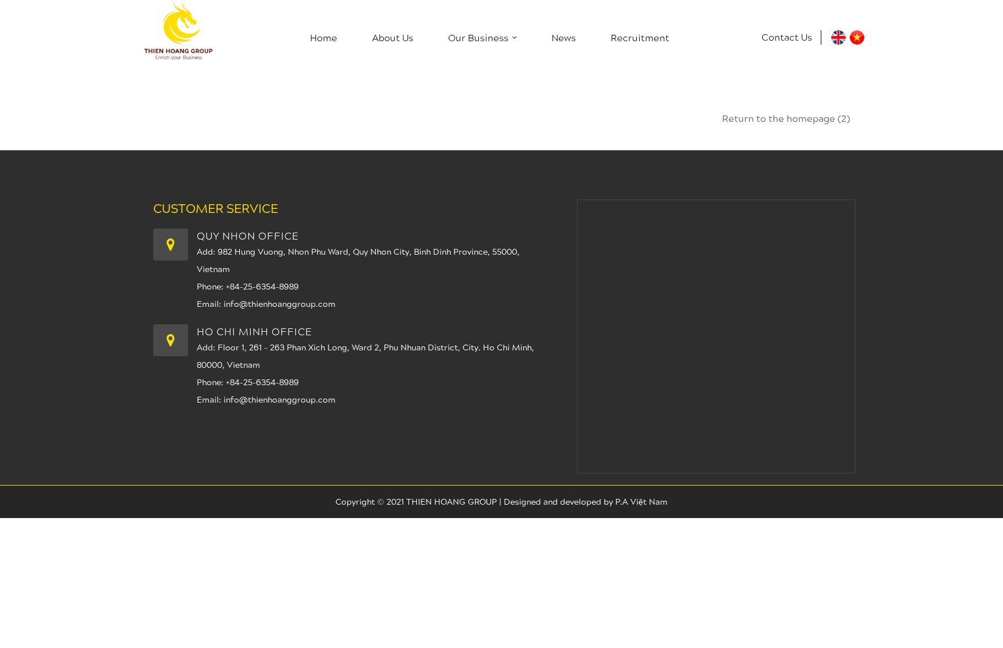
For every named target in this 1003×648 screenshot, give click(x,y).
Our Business (478, 37)
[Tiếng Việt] (857, 41)
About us (392, 37)
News (563, 37)
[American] (838, 41)
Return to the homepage (786, 118)
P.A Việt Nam (641, 501)
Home (323, 37)
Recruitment (640, 37)
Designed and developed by (559, 501)
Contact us (787, 37)
